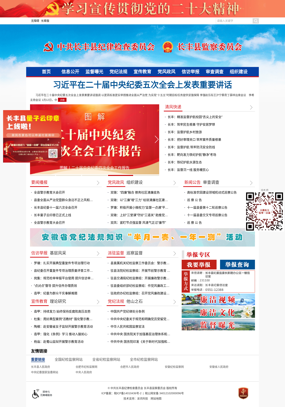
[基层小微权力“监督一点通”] (264, 211)
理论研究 (58, 301)
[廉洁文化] (218, 311)
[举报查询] (237, 264)
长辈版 (45, 20)
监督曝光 (94, 71)
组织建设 (239, 71)
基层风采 (58, 253)
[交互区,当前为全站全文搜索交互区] (237, 21)
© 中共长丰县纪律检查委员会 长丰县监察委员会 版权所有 (142, 388)
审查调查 (215, 71)
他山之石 (134, 301)
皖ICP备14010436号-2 (128, 393)
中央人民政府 (84, 372)
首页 (46, 71)
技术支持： (136, 398)
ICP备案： (121, 393)
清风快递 (173, 107)
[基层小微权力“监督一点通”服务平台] (34, 140)
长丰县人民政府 (40, 366)
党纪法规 (118, 71)
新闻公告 (192, 182)
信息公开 (70, 71)
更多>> (252, 107)
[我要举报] (199, 264)
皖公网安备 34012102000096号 (164, 393)
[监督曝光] (218, 324)
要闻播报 (39, 182)
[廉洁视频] (218, 299)
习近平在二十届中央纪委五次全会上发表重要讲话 (142, 84)
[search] (234, 21)
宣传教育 (142, 71)
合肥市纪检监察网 (86, 366)
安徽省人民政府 (218, 366)
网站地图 (156, 398)
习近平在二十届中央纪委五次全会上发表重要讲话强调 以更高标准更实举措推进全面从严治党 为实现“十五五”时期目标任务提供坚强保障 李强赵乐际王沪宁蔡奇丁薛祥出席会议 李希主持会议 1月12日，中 (142, 97)
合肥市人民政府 (129, 366)
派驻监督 (116, 253)
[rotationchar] (94, 140)
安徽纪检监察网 (174, 366)
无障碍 (35, 20)
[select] (38, 359)
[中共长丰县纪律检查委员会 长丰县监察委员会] (142, 46)
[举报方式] (218, 281)
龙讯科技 (142, 398)
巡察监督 (134, 253)
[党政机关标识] (243, 393)
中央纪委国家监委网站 (44, 372)
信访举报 (191, 71)
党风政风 (166, 71)
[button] (256, 21)
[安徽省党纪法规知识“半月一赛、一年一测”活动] (142, 237)
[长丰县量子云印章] (34, 114)
